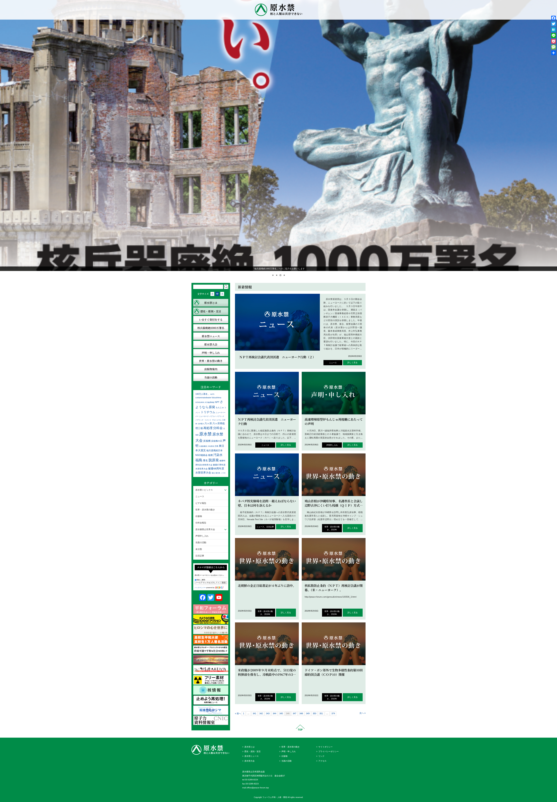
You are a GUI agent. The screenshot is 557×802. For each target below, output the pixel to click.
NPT (217, 402)
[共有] (553, 53)
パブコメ (212, 416)
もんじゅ (220, 407)
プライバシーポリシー (328, 751)
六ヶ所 (208, 423)
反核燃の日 (216, 440)
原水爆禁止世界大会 (205, 529)
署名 (205, 460)
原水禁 (205, 433)
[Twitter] (553, 24)
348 (301, 713)
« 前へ (238, 713)
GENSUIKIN (199, 402)
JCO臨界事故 (209, 402)
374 (333, 713)
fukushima (216, 397)
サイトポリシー (325, 746)
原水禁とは (249, 746)
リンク (321, 756)
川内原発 (211, 446)
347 (294, 713)
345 (281, 713)
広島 (216, 446)
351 (321, 713)
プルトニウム (216, 419)
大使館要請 (203, 446)
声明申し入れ (332, 445)
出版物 (198, 516)
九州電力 (201, 423)
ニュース (333, 362)
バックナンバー (200, 587)
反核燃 (207, 440)
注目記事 (270, 527)
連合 (213, 473)
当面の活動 (200, 542)
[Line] (553, 35)
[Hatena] (553, 30)
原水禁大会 (249, 761)
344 (274, 713)
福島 (198, 460)
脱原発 (213, 460)
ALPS (212, 394)
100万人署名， (202, 393)
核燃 (210, 455)
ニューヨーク (204, 416)
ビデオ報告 (200, 503)
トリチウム (208, 411)
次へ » (362, 713)
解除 (203, 579)
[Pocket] (553, 41)
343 (268, 713)
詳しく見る (352, 362)
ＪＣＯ (223, 473)
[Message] (553, 47)
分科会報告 (200, 522)
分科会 (218, 427)
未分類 (198, 549)
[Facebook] (553, 18)
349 (308, 713)
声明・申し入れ (288, 751)
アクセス (322, 761)
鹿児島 (217, 473)
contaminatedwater (203, 397)
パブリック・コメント (203, 419)
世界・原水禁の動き (205, 509)
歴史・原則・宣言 (252, 751)
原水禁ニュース (251, 756)
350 (314, 713)
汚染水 (218, 454)
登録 (198, 579)
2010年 (334, 529)
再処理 (208, 427)
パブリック (220, 416)
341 (254, 713)
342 (261, 713)
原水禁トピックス (204, 489)
